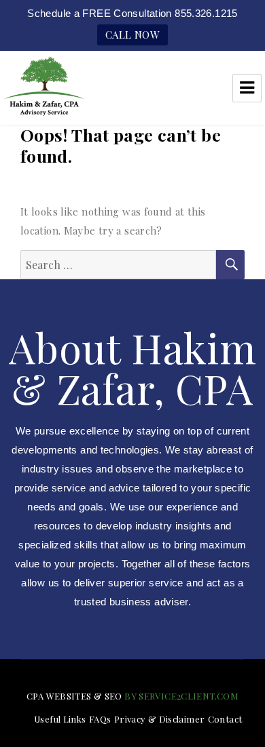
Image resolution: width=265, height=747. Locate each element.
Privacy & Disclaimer (159, 719)
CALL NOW (132, 34)
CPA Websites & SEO (74, 696)
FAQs (100, 719)
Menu (247, 88)
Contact (225, 719)
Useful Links (60, 719)
